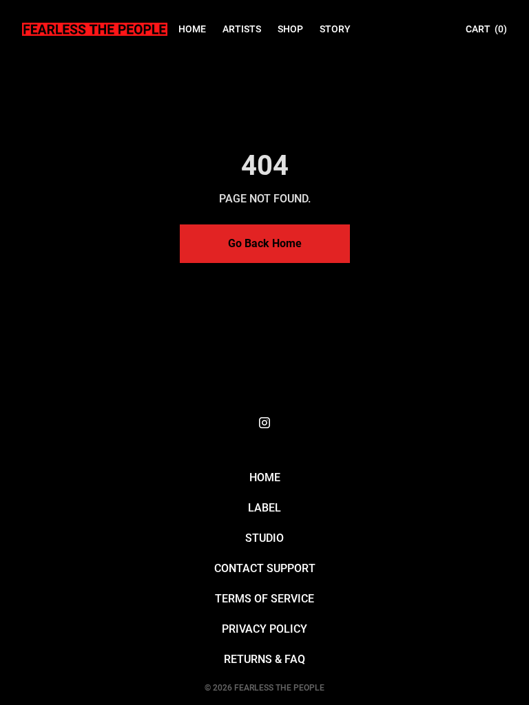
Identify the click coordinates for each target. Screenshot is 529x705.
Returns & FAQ (264, 659)
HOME (192, 28)
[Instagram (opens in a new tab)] (264, 422)
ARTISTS (241, 28)
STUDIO (264, 538)
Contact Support (264, 568)
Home (264, 477)
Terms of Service (264, 598)
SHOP (290, 28)
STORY (335, 28)
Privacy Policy (264, 628)
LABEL (264, 507)
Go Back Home (265, 243)
